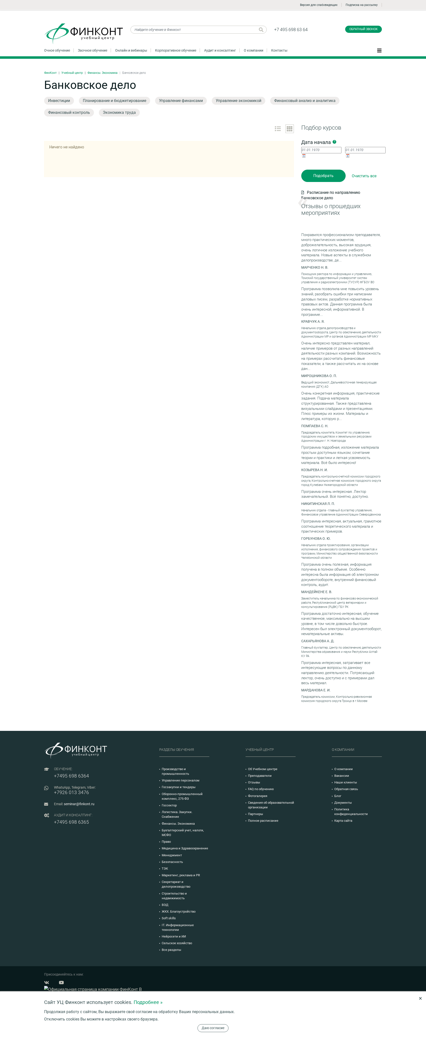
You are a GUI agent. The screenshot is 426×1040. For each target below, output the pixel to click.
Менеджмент (172, 855)
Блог (337, 796)
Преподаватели (260, 776)
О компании (253, 50)
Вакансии (341, 776)
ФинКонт (50, 73)
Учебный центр (72, 73)
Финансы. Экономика (103, 73)
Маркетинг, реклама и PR (181, 875)
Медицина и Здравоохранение (185, 848)
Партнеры (255, 814)
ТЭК (165, 868)
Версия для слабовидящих (318, 5)
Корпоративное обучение (175, 50)
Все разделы (171, 950)
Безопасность (172, 862)
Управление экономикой (238, 100)
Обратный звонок (363, 29)
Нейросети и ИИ (174, 936)
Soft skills (169, 918)
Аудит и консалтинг (220, 50)
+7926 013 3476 (71, 792)
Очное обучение (57, 50)
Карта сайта (343, 820)
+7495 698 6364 (71, 776)
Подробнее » (148, 1002)
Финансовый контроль (69, 112)
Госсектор (169, 805)
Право (166, 841)
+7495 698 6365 (71, 822)
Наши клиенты (345, 782)
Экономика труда (119, 112)
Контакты (279, 50)
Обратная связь (346, 789)
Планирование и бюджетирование (114, 100)
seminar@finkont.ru (79, 804)
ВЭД (165, 905)
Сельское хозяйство (177, 943)
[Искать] (261, 30)
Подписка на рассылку (362, 5)
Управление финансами (181, 100)
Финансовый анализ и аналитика (305, 100)
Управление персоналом (180, 780)
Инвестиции (59, 100)
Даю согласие (213, 1028)
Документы (343, 802)
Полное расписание (263, 820)
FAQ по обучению (261, 789)
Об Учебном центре (262, 769)
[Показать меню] (379, 50)
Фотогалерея (257, 796)
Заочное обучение (92, 50)
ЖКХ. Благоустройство (178, 911)
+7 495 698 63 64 (291, 29)
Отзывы (254, 782)
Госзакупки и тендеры (178, 787)
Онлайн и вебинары (131, 50)
